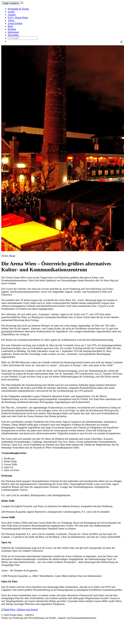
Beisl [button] (10, 26)
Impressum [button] (13, 32)
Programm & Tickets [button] (18, 8)
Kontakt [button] (12, 29)
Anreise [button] (12, 14)
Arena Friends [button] (15, 23)
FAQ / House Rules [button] (18, 17)
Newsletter (13, 35)
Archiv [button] (11, 11)
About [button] (11, 20)
